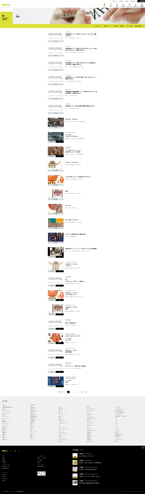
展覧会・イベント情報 (41, 458)
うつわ (117, 428)
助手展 (32, 412)
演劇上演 (4, 434)
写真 (60, 410)
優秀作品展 (33, 414)
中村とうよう (90, 441)
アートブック (90, 416)
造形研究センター (5, 466)
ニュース (68, 37)
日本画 (32, 427)
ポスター (61, 430)
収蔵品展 (32, 421)
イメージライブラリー (6, 464)
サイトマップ (13, 491)
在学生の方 (121, 1)
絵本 (88, 412)
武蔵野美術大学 (5, 468)
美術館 (3, 458)
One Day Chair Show (119, 410)
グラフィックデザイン (64, 428)
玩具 (71, 52)
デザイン (61, 427)
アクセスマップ (114, 1)
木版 (32, 438)
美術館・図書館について (139, 26)
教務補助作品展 (33, 416)
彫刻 (60, 407)
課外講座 (4, 428)
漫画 (60, 436)
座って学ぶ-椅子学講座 (120, 412)
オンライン (118, 437)
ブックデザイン (90, 410)
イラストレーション (63, 434)
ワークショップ (6, 418)
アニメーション (62, 414)
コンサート (5, 423)
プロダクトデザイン (63, 439)
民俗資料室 (4, 462)
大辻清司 (89, 439)
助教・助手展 (33, 411)
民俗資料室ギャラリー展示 (74, 37)
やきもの (89, 428)
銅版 (31, 436)
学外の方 (126, 1)
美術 (32, 423)
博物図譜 (89, 432)
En (142, 1)
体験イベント (5, 437)
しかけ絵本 (89, 414)
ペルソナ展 (118, 407)
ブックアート (62, 421)
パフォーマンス (6, 425)
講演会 (73, 250)
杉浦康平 (89, 437)
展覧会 (68, 138)
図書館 (3, 460)
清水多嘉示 (89, 436)
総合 (3, 456)
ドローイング (33, 431)
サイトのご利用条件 (5, 491)
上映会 (4, 427)
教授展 (32, 409)
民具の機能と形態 (82, 121)
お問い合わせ (133, 1)
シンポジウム (5, 416)
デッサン (32, 432)
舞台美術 (61, 419)
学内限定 (4, 439)
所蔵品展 (33, 407)
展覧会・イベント (107, 26)
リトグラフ (33, 440)
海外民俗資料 (72, 222)
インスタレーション (63, 423)
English (3, 480)
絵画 (32, 425)
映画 (61, 412)
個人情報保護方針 (20, 491)
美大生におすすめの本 (92, 418)
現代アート (61, 418)
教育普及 (122, 26)
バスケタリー (118, 430)
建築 (88, 419)
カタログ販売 (115, 26)
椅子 (60, 441)
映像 (60, 416)
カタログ (68, 121)
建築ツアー (5, 430)
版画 (32, 434)
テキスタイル (90, 421)
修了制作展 (33, 418)
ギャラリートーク (69, 368)
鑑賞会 (4, 436)
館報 (116, 441)
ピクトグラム (62, 437)
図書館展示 (5, 421)
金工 (88, 427)
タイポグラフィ (62, 432)
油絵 (32, 429)
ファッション (90, 423)
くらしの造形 (72, 95)
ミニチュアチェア (119, 408)
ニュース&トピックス (98, 26)
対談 (67, 154)
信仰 (80, 37)
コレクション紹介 (129, 26)
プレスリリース (119, 439)
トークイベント (69, 250)
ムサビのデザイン (91, 430)
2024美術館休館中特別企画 (7, 407)
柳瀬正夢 (89, 434)
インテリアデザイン (91, 408)
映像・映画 (62, 408)
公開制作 (4, 432)
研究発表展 (33, 420)
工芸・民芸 (90, 425)
